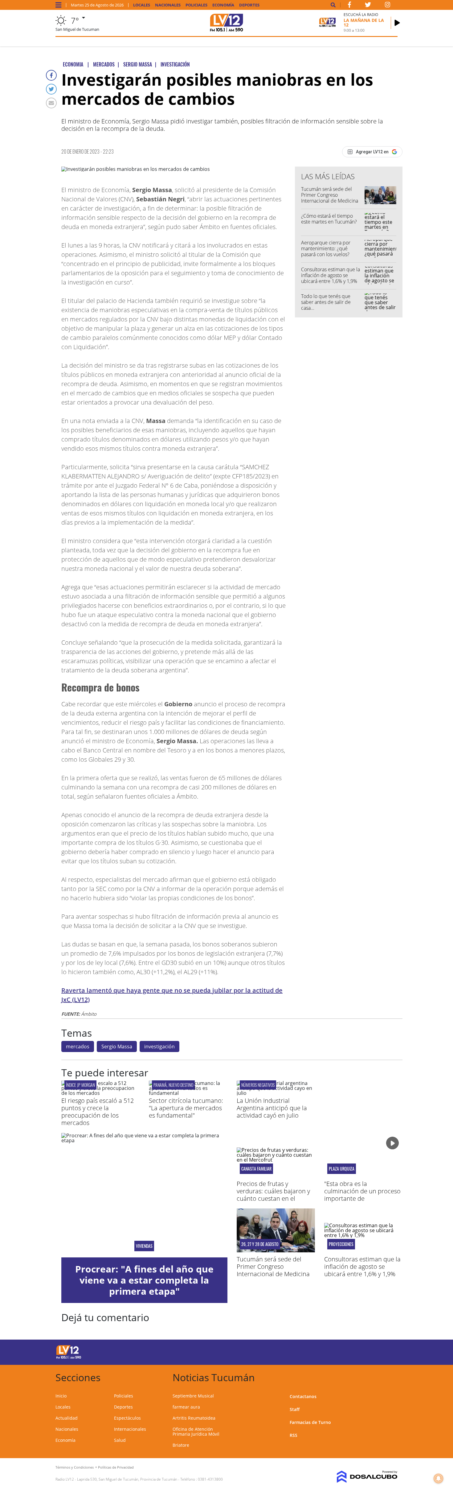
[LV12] (68, 1357)
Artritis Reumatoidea (194, 1418)
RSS (293, 1435)
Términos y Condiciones (74, 1467)
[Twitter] (51, 89)
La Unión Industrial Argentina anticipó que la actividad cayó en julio (272, 1107)
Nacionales (168, 5)
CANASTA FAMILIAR (256, 1169)
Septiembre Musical (193, 1396)
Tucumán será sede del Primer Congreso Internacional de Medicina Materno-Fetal (329, 198)
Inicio (61, 1396)
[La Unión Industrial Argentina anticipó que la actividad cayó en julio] (276, 1093)
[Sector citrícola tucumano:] (188, 1093)
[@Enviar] (51, 103)
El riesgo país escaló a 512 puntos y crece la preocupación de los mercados (97, 1111)
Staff (295, 1409)
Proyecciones (341, 1244)
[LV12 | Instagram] (387, 5)
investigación (159, 1046)
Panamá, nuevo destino (173, 1085)
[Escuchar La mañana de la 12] (397, 23)
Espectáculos (127, 1418)
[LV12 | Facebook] (349, 5)
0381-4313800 (210, 1479)
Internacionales (130, 1429)
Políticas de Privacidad (116, 1467)
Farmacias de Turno (310, 1422)
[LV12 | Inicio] (390, 1376)
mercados (77, 1046)
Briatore (181, 1445)
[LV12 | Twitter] (368, 5)
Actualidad (66, 1418)
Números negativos (258, 1085)
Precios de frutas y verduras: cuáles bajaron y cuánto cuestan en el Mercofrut (273, 1194)
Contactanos (303, 1396)
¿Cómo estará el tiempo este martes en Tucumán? (329, 218)
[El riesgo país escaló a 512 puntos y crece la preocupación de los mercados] (100, 1093)
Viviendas (144, 1246)
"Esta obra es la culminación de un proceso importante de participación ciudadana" (362, 1194)
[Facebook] (51, 75)
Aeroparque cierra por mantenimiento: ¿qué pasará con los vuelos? (325, 248)
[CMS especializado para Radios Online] (358, 1477)
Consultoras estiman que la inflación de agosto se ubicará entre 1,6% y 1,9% (330, 275)
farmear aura (186, 1407)
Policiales (196, 5)
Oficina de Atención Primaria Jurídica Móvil (196, 1431)
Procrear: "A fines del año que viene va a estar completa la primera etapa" (144, 1280)
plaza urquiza (341, 1169)
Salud (120, 1440)
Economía (223, 5)
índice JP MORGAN (80, 1085)
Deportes (249, 5)
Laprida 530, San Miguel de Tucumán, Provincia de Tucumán (127, 1479)
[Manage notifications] (438, 1478)
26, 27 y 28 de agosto (260, 1244)
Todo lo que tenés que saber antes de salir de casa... (326, 302)
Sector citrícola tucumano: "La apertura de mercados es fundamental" (186, 1107)
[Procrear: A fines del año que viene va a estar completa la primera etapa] (144, 1195)
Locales (141, 5)
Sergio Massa (116, 1046)
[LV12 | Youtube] (354, 1351)
